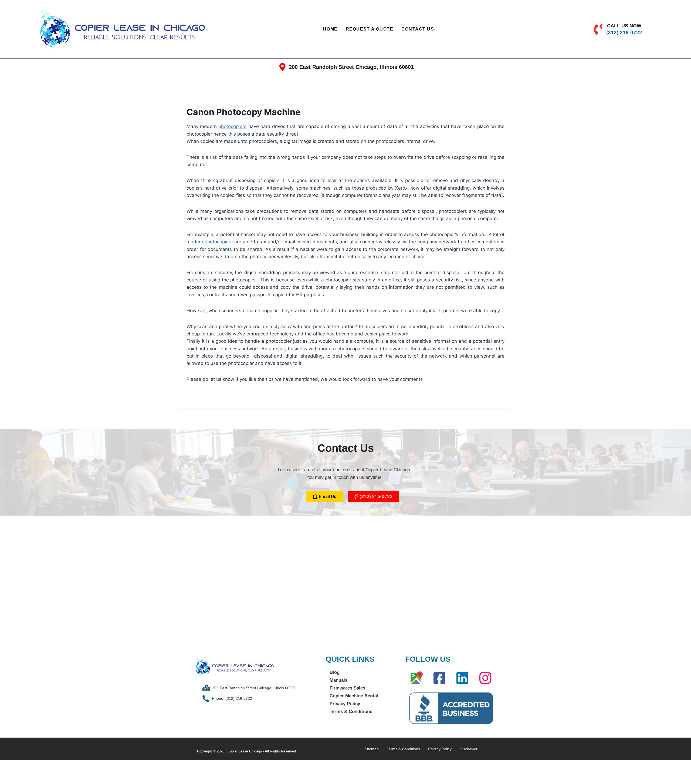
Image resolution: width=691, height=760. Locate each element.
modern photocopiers (210, 241)
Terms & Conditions (351, 711)
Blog (335, 672)
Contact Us (417, 29)
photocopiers (232, 126)
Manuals (338, 680)
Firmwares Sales (347, 688)
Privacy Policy (345, 703)
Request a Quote (370, 29)
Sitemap (372, 749)
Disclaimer (468, 749)
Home (330, 29)
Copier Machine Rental (354, 695)
